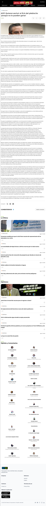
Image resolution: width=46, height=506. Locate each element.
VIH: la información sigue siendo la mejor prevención (15, 317)
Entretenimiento (41, 5)
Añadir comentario (40, 209)
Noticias (11, 5)
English (25, 480)
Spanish (25, 478)
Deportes (33, 5)
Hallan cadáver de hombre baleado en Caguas (13, 265)
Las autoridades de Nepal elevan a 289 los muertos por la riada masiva (20, 246)
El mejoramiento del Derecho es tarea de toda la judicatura (17, 308)
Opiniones (26, 5)
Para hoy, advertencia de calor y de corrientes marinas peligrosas (18, 273)
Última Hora (4, 5)
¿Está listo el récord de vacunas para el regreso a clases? (16, 300)
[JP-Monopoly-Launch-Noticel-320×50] (23, 2)
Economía (18, 5)
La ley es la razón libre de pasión (9, 336)
